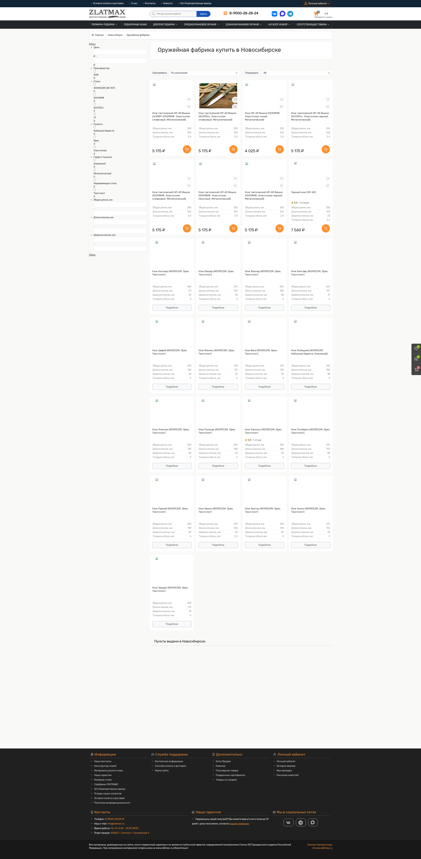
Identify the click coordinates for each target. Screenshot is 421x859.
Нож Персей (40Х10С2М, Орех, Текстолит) (170, 510)
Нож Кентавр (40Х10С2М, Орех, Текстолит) (309, 273)
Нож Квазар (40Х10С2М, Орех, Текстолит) (216, 273)
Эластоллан (100, 150)
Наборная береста (104, 130)
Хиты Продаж (223, 761)
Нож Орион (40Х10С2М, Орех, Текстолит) (215, 510)
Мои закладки (284, 770)
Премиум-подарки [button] (103, 24)
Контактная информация (169, 761)
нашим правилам (239, 823)
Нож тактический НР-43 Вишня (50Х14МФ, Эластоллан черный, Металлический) (264, 195)
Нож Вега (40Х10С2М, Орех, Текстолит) (261, 352)
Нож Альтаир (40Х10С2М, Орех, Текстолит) (170, 273)
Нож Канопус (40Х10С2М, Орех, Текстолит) (263, 431)
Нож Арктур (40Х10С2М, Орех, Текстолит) (263, 510)
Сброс (92, 44)
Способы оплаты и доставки (170, 766)
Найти (203, 14)
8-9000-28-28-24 (243, 13)
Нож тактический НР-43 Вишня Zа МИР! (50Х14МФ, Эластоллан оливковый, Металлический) (171, 116)
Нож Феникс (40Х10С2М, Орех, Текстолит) (216, 352)
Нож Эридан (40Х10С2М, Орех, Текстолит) (170, 589)
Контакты (150, 3)
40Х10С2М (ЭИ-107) (104, 88)
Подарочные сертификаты (230, 775)
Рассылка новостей (288, 775)
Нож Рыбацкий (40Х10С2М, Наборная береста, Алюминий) (309, 352)
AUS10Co (98, 107)
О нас (134, 3)
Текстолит (99, 193)
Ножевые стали (103, 779)
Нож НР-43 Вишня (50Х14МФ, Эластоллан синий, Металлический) (262, 116)
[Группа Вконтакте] (289, 822)
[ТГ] (301, 822)
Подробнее (172, 307)
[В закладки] (189, 100)
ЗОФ (96, 75)
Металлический (102, 173)
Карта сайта (162, 770)
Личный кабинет (286, 761)
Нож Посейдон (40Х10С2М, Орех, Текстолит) (310, 431)
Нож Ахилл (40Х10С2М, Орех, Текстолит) (308, 510)
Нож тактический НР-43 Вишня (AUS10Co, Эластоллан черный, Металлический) (310, 116)
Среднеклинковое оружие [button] (200, 24)
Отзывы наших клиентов (108, 793)
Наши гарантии (102, 775)
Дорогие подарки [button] (164, 24)
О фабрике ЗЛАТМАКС (106, 784)
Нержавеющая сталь (105, 183)
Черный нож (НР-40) (303, 192)
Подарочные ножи (135, 24)
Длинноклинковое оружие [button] (243, 24)
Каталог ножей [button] (278, 24)
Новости (168, 3)
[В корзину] (187, 149)
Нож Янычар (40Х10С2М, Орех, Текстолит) (263, 273)
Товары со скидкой (226, 779)
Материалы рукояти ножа (108, 770)
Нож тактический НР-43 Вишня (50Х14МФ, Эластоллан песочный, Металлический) (217, 195)
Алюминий (100, 163)
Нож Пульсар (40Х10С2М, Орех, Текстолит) (217, 431)
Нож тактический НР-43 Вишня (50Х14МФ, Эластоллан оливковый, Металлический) (171, 195)
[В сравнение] (189, 107)
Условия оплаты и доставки (108, 3)
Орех (96, 140)
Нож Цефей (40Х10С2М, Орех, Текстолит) (169, 352)
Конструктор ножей (105, 766)
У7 (95, 117)
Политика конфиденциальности (112, 802)
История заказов (286, 766)
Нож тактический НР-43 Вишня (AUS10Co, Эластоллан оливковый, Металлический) (217, 116)
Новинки (221, 766)
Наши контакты (102, 761)
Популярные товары (227, 770)
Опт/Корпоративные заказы (195, 3)
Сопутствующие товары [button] (312, 24)
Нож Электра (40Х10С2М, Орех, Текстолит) (170, 431)
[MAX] (313, 822)
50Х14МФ (99, 98)
